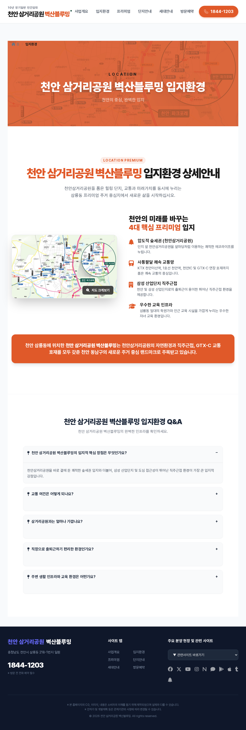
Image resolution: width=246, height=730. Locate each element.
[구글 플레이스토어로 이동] (221, 669)
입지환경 (102, 11)
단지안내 (145, 11)
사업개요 (81, 11)
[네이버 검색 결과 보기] (205, 669)
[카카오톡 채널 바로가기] (212, 669)
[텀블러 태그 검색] (236, 669)
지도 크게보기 (101, 290)
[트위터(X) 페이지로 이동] (179, 669)
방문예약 (187, 11)
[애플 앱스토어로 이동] (229, 669)
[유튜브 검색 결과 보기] (188, 669)
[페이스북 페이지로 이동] (170, 669)
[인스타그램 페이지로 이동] (197, 669)
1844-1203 (25, 665)
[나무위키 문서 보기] (170, 679)
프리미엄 (123, 11)
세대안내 (166, 11)
